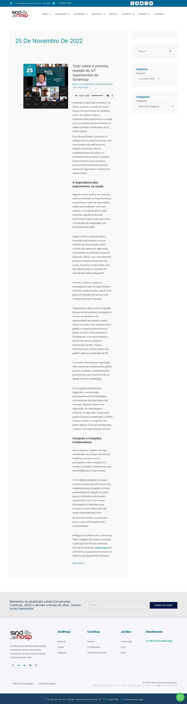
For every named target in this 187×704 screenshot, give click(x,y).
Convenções (61, 14)
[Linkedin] (24, 665)
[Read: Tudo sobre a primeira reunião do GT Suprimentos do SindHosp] (45, 85)
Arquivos (140, 73)
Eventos (113, 14)
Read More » (78, 563)
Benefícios (97, 14)
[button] (180, 697)
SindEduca (159, 14)
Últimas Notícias (104, 84)
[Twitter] (18, 665)
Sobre (45, 14)
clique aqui (101, 547)
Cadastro (142, 14)
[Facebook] (12, 665)
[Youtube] (30, 665)
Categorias (141, 100)
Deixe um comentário (83, 84)
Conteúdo (126, 14)
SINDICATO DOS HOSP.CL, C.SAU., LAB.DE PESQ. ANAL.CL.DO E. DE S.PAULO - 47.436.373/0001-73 (135, 685)
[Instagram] (36, 665)
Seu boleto (79, 14)
